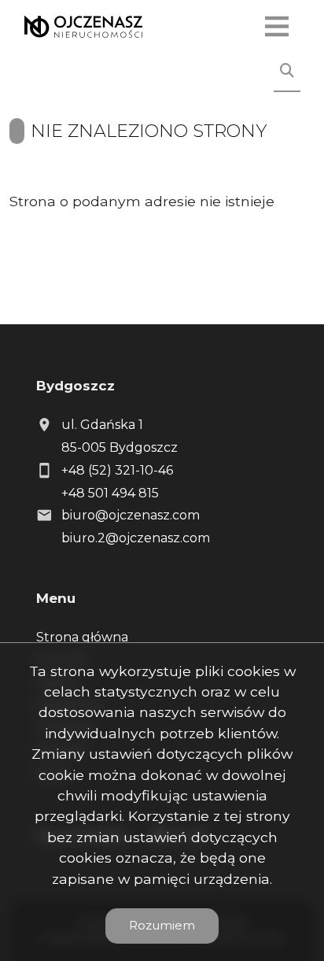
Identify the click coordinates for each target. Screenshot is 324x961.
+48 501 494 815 (110, 493)
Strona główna (82, 637)
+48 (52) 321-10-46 (117, 470)
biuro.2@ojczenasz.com (135, 537)
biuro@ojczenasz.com (130, 515)
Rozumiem (162, 925)
